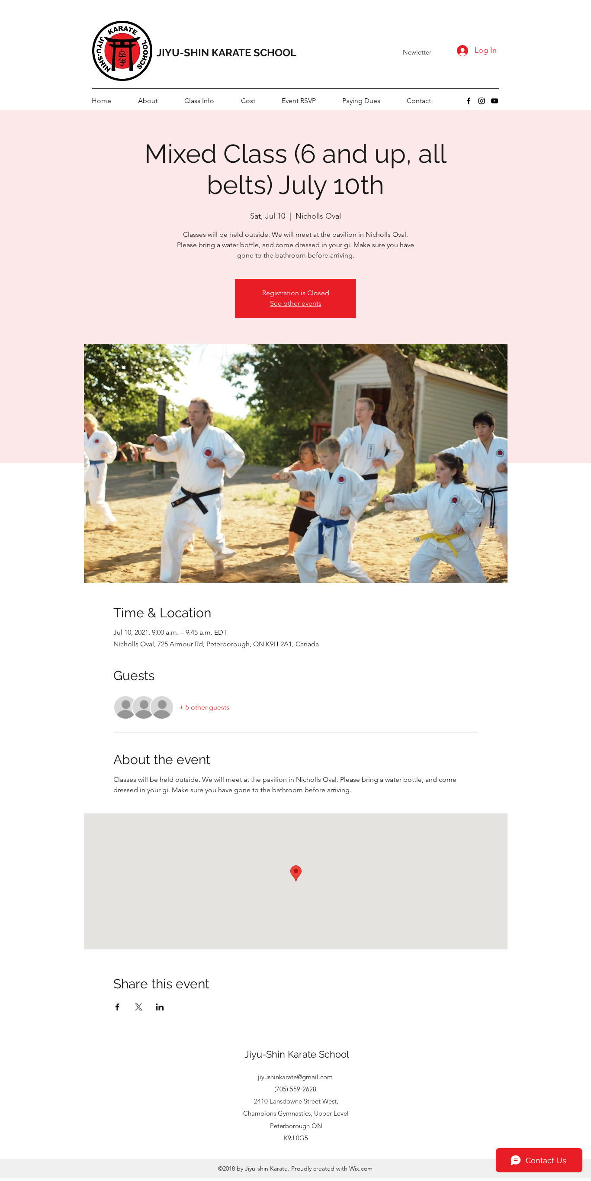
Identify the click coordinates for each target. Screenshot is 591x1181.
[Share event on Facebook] (117, 1007)
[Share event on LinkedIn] (160, 1007)
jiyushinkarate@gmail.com (295, 1077)
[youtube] (494, 101)
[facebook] (468, 101)
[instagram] (481, 101)
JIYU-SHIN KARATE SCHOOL (226, 52)
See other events (295, 303)
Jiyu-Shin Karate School (296, 1054)
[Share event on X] (139, 1007)
